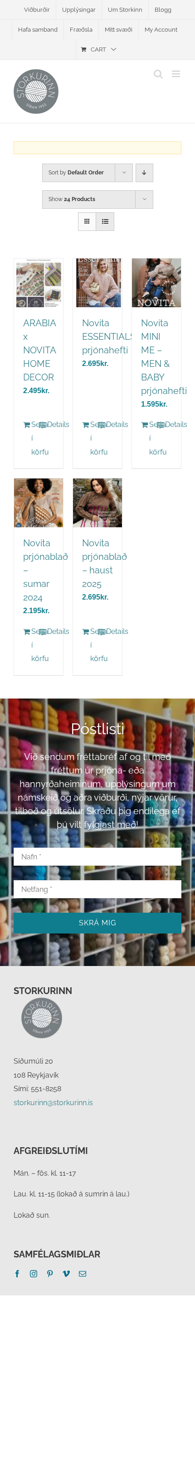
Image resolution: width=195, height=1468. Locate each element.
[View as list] (105, 221)
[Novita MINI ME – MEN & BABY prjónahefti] (156, 282)
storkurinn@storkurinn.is (53, 1102)
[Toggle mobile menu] (176, 74)
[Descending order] (144, 173)
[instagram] (33, 1273)
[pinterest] (50, 1273)
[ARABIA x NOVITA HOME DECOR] (38, 282)
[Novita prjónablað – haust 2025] (97, 502)
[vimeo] (66, 1273)
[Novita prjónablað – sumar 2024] (38, 502)
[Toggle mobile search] (158, 74)
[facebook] (17, 1273)
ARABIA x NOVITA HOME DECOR (39, 350)
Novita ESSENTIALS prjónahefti (109, 337)
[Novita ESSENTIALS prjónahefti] (97, 282)
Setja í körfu (34, 438)
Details (50, 424)
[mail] (82, 1273)
